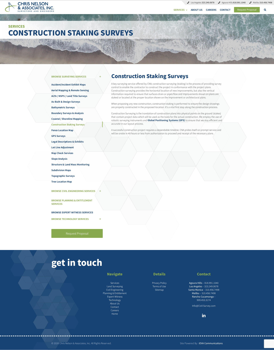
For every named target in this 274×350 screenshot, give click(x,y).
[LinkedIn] (204, 315)
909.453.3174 (204, 300)
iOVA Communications (210, 343)
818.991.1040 (211, 283)
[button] (265, 9)
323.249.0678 (211, 286)
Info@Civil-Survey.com (203, 305)
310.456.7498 (212, 289)
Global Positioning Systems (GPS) (166, 120)
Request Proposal (77, 233)
